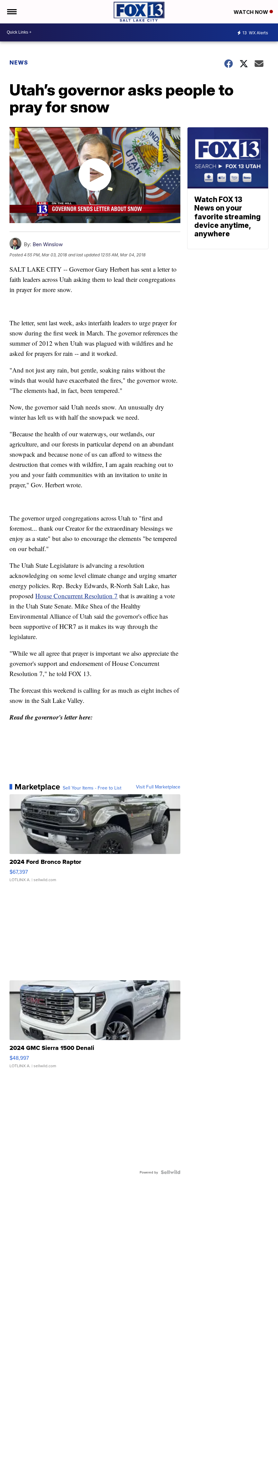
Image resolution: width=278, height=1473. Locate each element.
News (18, 62)
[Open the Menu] (11, 11)
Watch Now (252, 12)
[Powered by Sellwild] (170, 1172)
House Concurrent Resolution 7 (76, 596)
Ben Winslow (48, 244)
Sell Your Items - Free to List (92, 787)
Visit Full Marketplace (158, 786)
